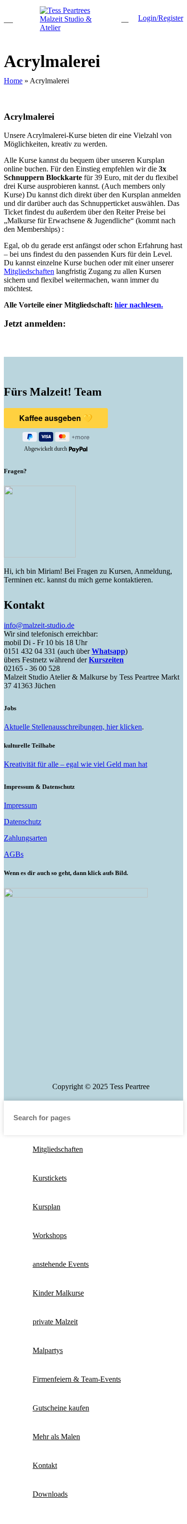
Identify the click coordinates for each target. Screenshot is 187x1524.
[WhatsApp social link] (125, 1067)
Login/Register (160, 18)
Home (13, 81)
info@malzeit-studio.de (39, 625)
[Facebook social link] (63, 1067)
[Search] (125, 18)
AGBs (13, 854)
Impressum (20, 805)
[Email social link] (88, 1067)
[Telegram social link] (138, 1067)
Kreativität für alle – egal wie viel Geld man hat (75, 764)
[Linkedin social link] (113, 1067)
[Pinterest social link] (100, 1067)
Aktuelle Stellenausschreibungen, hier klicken (73, 727)
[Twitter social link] (76, 1067)
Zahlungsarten (25, 838)
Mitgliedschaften (29, 271)
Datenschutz (22, 822)
